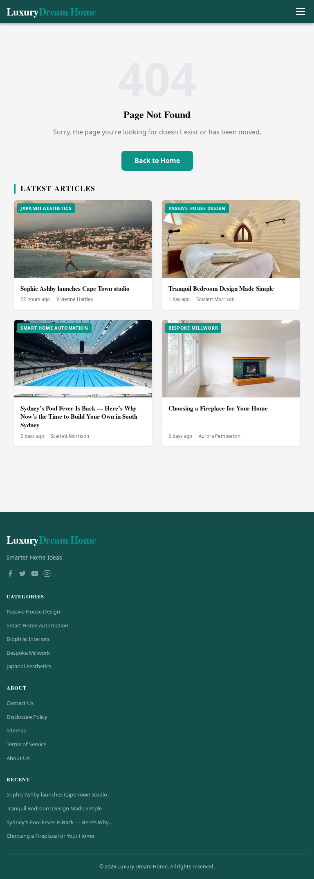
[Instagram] (47, 574)
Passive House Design (33, 611)
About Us (18, 758)
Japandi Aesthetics (29, 666)
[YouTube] (34, 574)
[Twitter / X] (22, 574)
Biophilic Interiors (28, 639)
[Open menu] (300, 12)
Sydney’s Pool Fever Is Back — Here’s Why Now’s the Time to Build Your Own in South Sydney (78, 416)
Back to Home (157, 160)
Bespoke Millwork (28, 652)
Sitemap (17, 730)
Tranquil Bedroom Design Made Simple (221, 288)
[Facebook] (10, 574)
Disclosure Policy (27, 717)
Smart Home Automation (37, 625)
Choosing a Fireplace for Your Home (218, 408)
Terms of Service (26, 744)
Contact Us (20, 703)
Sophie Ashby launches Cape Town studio (75, 288)
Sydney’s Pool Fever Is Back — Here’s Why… (59, 822)
